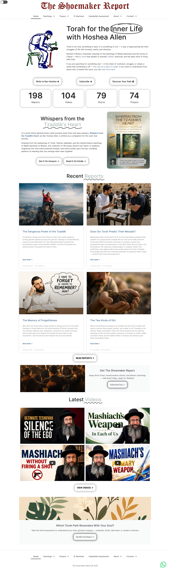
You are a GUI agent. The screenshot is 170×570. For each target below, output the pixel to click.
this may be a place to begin (105, 66)
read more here (108, 69)
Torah (83, 56)
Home (35, 16)
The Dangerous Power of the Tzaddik (44, 231)
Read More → (27, 260)
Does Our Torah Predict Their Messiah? (113, 231)
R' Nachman (79, 16)
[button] (4, 2)
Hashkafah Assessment (99, 16)
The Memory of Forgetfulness (40, 320)
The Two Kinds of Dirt (103, 320)
